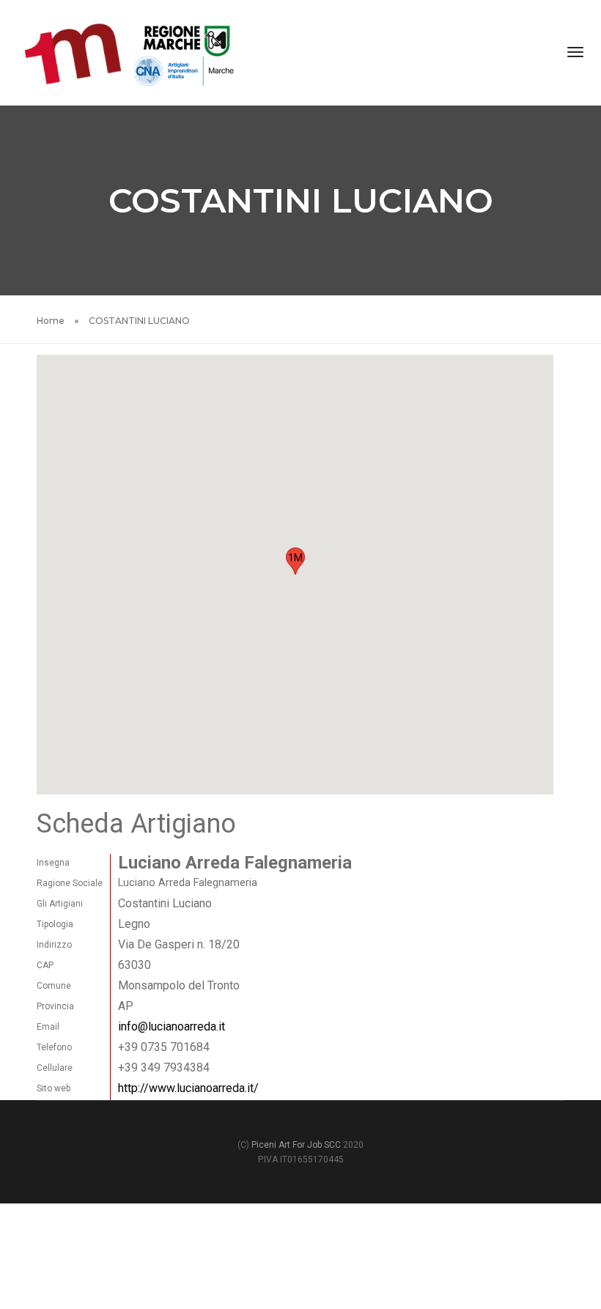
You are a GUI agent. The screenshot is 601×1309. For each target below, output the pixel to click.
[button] (295, 561)
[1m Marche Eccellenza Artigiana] (129, 52)
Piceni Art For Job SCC (296, 1145)
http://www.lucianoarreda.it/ (188, 1088)
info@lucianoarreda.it (171, 1026)
